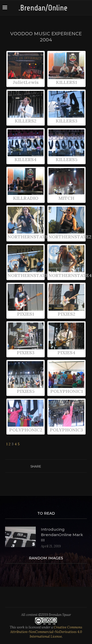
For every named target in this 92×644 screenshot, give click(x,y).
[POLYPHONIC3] (66, 413)
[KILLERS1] (66, 65)
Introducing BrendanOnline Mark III (62, 534)
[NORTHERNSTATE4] (66, 258)
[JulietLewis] (25, 65)
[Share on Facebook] (43, 466)
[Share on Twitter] (48, 466)
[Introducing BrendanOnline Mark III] (20, 537)
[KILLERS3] (66, 104)
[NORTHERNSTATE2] (66, 220)
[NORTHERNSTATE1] (25, 220)
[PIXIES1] (25, 297)
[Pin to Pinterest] (53, 466)
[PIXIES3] (25, 336)
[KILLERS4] (25, 142)
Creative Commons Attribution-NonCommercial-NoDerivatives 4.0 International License (46, 632)
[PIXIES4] (66, 336)
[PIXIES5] (25, 374)
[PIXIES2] (66, 297)
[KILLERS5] (66, 142)
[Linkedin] (88, 7)
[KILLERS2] (25, 104)
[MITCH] (66, 181)
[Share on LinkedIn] (58, 466)
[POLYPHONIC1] (66, 374)
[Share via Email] (63, 466)
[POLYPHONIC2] (25, 413)
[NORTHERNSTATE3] (25, 258)
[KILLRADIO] (25, 181)
